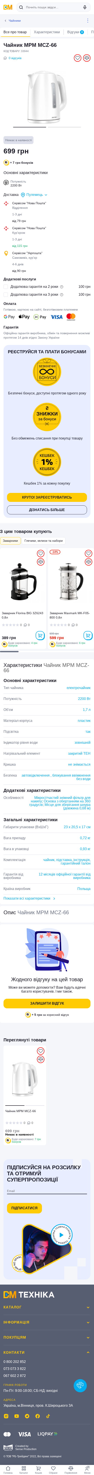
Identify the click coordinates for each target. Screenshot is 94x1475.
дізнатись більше (47, 510)
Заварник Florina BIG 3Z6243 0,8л (22, 615)
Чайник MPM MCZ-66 (20, 1111)
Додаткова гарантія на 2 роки (34, 286)
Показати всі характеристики (26, 898)
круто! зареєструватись (47, 497)
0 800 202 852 (14, 1362)
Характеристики (47, 32)
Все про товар (15, 32)
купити (40, 635)
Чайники (15, 20)
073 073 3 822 (14, 1369)
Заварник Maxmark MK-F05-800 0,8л (70, 615)
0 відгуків (15, 58)
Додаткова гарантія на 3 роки (34, 294)
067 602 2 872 (14, 1376)
